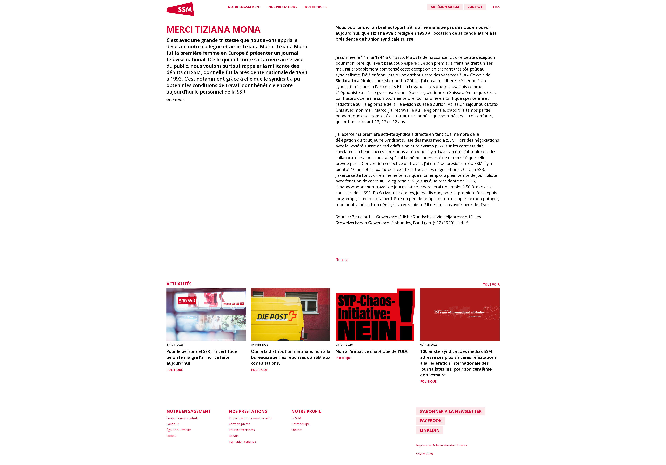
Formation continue (242, 442)
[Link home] (180, 15)
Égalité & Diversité (178, 430)
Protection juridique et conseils (250, 418)
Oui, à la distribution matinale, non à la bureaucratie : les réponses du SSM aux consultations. (290, 357)
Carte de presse (239, 424)
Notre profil (316, 7)
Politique (174, 370)
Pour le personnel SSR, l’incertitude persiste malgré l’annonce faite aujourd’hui (201, 357)
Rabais (233, 436)
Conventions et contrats (182, 418)
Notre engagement (244, 7)
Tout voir (491, 284)
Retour (342, 259)
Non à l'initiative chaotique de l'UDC (372, 351)
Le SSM (296, 418)
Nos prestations (282, 7)
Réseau (171, 436)
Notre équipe (300, 424)
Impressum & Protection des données (441, 445)
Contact (296, 430)
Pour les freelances (242, 430)
